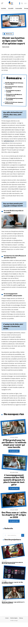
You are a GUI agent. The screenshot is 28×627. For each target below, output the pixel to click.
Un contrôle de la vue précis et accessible (13, 91)
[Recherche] (22, 3)
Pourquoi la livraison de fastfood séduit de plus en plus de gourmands (12, 563)
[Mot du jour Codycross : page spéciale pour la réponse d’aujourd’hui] (14, 592)
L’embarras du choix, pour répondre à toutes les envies (14, 102)
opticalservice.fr (9, 141)
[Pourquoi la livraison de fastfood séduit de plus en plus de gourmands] (13, 551)
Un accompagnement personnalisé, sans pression (14, 98)
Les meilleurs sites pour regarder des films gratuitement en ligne (12, 582)
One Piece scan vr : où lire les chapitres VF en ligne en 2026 (14, 515)
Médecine (9, 33)
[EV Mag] (10, 3)
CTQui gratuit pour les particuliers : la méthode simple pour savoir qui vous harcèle (14, 443)
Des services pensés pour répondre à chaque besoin (14, 87)
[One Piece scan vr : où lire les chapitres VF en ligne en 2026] (14, 499)
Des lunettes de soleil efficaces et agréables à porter (14, 94)
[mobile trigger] (2, 3)
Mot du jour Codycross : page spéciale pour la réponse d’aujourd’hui (13, 602)
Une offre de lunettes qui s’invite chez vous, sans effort (14, 83)
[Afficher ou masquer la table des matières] (23, 78)
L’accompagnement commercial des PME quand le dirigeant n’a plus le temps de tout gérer (14, 479)
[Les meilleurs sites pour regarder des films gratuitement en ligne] (14, 572)
